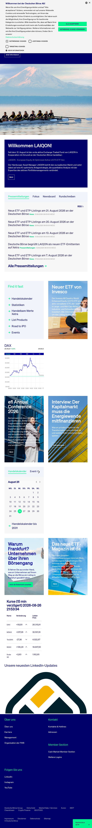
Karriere (8, 732)
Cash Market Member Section (61, 751)
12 (19, 502)
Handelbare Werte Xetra (23, 312)
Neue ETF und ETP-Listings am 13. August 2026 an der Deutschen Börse (40, 234)
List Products (19, 320)
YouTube (8, 787)
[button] (31, 50)
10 (10, 502)
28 (29, 511)
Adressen (52, 732)
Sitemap (47, 818)
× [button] (89, 3)
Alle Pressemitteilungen (26, 266)
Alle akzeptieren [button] (72, 24)
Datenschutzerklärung (15, 37)
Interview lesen (58, 445)
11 (15, 502)
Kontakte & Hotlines (57, 726)
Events (16, 332)
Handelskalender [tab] (17, 471)
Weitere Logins (55, 757)
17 (10, 506)
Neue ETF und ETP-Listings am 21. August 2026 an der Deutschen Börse (40, 212)
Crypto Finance (24, 810)
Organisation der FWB (14, 742)
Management (10, 737)
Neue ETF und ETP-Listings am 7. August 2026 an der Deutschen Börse (40, 256)
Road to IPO (19, 326)
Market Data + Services (48, 808)
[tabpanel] (46, 237)
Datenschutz (35, 818)
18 (15, 506)
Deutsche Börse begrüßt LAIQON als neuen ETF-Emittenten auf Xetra (44, 245)
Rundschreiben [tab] (67, 196)
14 (29, 502)
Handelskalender (22, 298)
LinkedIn (8, 776)
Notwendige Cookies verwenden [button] (72, 29)
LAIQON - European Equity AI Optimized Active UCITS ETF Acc (36, 159)
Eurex (63, 808)
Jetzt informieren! (12, 55)
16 (38, 502)
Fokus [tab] (36, 196)
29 (33, 511)
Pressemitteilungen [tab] (18, 196)
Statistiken (18, 305)
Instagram (9, 782)
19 (19, 506)
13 (24, 502)
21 (29, 506)
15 (33, 502)
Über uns (8, 726)
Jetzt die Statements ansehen (20, 584)
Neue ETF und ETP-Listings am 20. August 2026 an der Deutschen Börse (41, 223)
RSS (80, 206)
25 (15, 511)
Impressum (9, 818)
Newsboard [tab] (49, 196)
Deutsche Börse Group (13, 808)
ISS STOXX (38, 810)
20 (24, 506)
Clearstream (9, 810)
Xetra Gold (31, 808)
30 (38, 511)
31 (10, 516)
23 (38, 506)
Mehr (11, 177)
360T (72, 808)
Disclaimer (22, 818)
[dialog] (46, 26)
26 (20, 511)
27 (24, 511)
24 (10, 511)
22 (33, 506)
